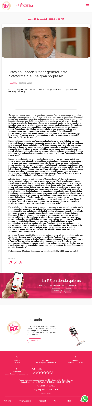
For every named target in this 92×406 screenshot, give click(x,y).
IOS (68, 291)
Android (56, 291)
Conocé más (35, 341)
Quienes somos (46, 393)
